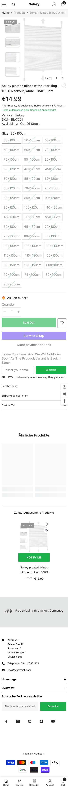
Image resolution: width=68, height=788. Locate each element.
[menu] (4, 4)
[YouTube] (53, 721)
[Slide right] (62, 612)
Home (6, 12)
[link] (62, 323)
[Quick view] (46, 530)
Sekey (19, 115)
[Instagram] (17, 721)
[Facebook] (6, 721)
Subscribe (51, 369)
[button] (56, 78)
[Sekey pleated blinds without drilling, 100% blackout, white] (34, 536)
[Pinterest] (29, 721)
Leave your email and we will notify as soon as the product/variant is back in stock (31, 358)
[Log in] (54, 4)
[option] (34, 49)
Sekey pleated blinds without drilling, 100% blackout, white (34, 570)
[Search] (14, 4)
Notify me (34, 557)
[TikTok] (41, 721)
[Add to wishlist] (46, 524)
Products (19, 12)
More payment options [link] (34, 345)
